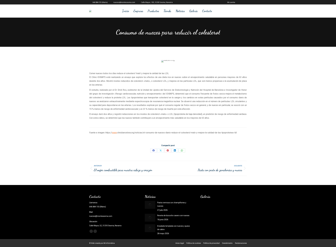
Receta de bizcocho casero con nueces (173, 215)
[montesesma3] (236, 207)
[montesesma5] (216, 207)
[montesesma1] (216, 217)
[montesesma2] (205, 217)
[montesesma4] (226, 207)
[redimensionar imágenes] (150, 205)
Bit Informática (109, 243)
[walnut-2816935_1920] (205, 207)
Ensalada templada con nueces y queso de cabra (173, 227)
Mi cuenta (231, 2)
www (114, 132)
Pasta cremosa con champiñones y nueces (171, 204)
